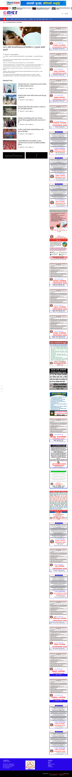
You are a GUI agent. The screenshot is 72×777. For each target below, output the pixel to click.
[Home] (4, 19)
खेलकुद (43, 19)
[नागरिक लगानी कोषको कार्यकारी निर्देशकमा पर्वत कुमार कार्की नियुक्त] (10, 134)
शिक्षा (37, 19)
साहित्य (40, 19)
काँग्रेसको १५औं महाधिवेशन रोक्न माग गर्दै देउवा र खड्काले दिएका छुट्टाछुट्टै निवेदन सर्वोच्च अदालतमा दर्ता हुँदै (31, 120)
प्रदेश (22, 19)
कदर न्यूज (6, 54)
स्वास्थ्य (46, 19)
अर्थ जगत (25, 19)
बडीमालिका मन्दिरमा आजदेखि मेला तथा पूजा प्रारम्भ (52, 8)
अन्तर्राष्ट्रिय (31, 19)
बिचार (19, 19)
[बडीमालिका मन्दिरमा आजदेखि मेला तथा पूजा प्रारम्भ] (43, 8)
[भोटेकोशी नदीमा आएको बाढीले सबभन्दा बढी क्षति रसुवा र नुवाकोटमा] (10, 99)
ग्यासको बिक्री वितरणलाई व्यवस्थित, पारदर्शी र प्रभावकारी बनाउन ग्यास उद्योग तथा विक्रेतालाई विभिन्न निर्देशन (33, 9)
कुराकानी (16, 19)
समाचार (7, 19)
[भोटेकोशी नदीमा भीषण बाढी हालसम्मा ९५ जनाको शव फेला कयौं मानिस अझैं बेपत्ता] (10, 111)
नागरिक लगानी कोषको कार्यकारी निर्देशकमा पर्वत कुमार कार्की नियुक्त (13, 9)
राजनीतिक (12, 19)
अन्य (50, 19)
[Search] (62, 14)
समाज (34, 19)
